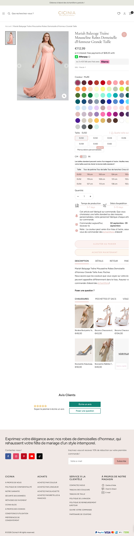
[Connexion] (124, 13)
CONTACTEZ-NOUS (77, 485)
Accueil (8, 26)
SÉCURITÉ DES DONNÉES (15, 496)
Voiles (126, 299)
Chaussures (82, 299)
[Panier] (130, 13)
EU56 (124, 138)
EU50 (81, 138)
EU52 (95, 138)
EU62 (109, 144)
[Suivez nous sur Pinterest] (24, 456)
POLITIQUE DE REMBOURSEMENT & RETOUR (82, 503)
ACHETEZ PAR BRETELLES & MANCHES (48, 496)
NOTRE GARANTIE (12, 491)
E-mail (107, 492)
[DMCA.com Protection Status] (126, 532)
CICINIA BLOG (11, 505)
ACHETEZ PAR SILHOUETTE (48, 491)
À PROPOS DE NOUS (13, 482)
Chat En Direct (110, 489)
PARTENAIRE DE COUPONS (80, 514)
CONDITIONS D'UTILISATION (16, 513)
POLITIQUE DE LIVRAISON (79, 499)
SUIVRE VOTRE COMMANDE (80, 510)
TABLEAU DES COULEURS (79, 490)
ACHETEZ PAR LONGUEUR (47, 487)
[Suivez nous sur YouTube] (32, 456)
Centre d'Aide (110, 485)
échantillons (108, 232)
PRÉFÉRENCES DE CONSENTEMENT (12, 518)
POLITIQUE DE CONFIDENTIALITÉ (18, 487)
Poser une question (84, 290)
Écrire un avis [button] (85, 404)
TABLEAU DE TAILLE (77, 494)
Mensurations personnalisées (90, 149)
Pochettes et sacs (105, 299)
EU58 (81, 144)
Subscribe (121, 461)
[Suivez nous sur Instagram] (16, 456)
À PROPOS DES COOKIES (15, 509)
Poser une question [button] (85, 411)
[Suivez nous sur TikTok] (40, 456)
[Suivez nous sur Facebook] (8, 456)
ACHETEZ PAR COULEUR (47, 482)
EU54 (109, 138)
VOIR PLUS (124, 354)
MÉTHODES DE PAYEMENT (16, 500)
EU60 (95, 144)
